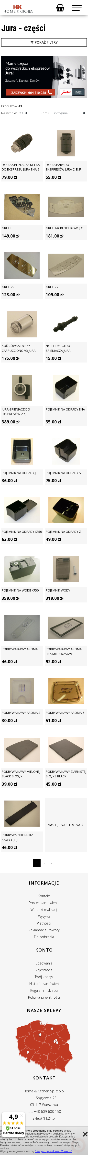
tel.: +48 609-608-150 (44, 1111)
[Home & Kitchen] (18, 9)
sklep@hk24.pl (44, 1118)
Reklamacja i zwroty (44, 930)
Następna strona (63, 824)
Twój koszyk (44, 976)
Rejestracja (44, 970)
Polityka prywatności (44, 997)
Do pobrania (44, 937)
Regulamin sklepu (44, 990)
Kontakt (44, 896)
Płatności (44, 923)
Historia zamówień (44, 983)
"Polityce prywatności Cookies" (53, 1151)
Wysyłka (44, 916)
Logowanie (44, 963)
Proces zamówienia (44, 902)
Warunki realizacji (44, 909)
